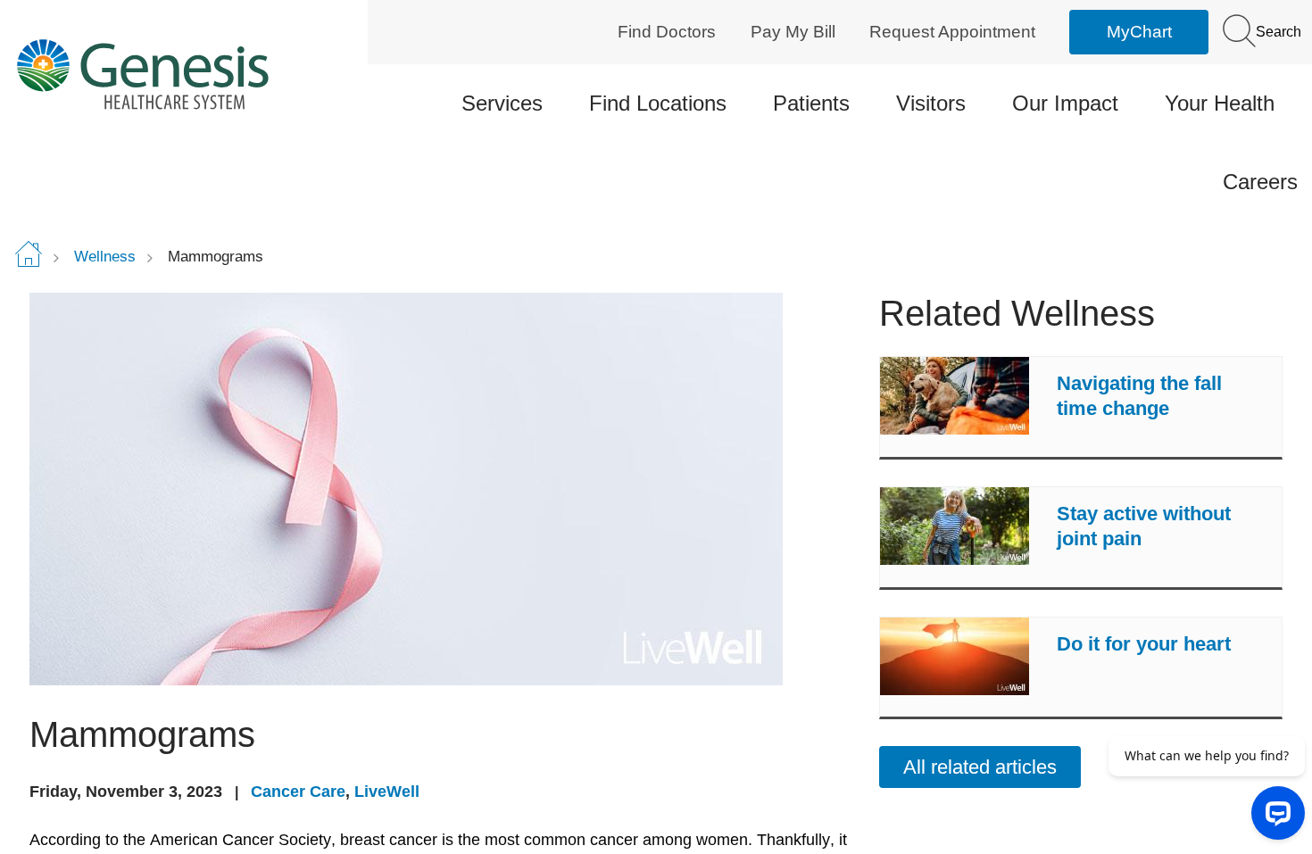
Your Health (1220, 103)
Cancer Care (298, 791)
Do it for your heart (1144, 644)
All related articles (980, 767)
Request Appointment (952, 31)
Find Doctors (667, 31)
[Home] (167, 73)
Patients (811, 103)
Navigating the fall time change (1139, 395)
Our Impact (1065, 103)
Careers (1260, 182)
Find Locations (658, 103)
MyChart (1139, 31)
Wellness (105, 256)
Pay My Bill (793, 31)
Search (1277, 31)
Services (502, 103)
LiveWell (386, 791)
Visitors (931, 103)
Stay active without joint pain (1144, 526)
